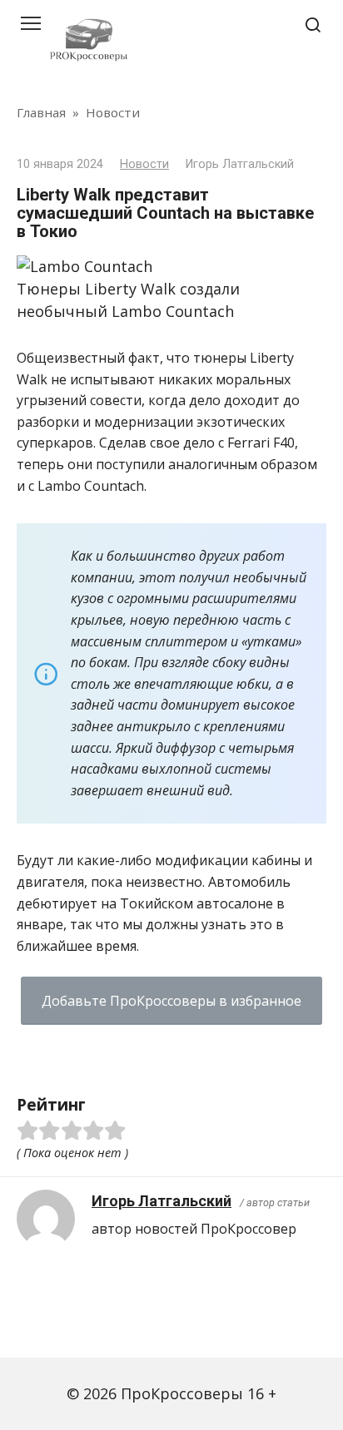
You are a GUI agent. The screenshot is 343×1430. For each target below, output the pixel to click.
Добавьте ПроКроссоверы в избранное (171, 1001)
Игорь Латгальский (161, 1201)
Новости (144, 164)
